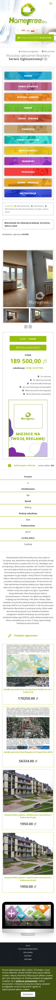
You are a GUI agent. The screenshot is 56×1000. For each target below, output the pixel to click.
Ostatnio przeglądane (29, 51)
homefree (9, 206)
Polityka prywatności (28, 949)
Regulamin (28, 952)
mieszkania (39, 206)
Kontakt (28, 956)
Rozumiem (28, 994)
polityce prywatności (26, 981)
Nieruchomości (23, 206)
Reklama (28, 959)
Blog (28, 945)
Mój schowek (49, 51)
